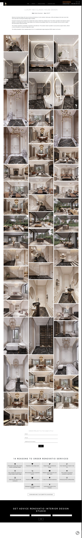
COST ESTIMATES (67, 2)
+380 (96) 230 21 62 (75, 3)
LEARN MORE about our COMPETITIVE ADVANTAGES (41, 494)
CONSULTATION (66, 3)
